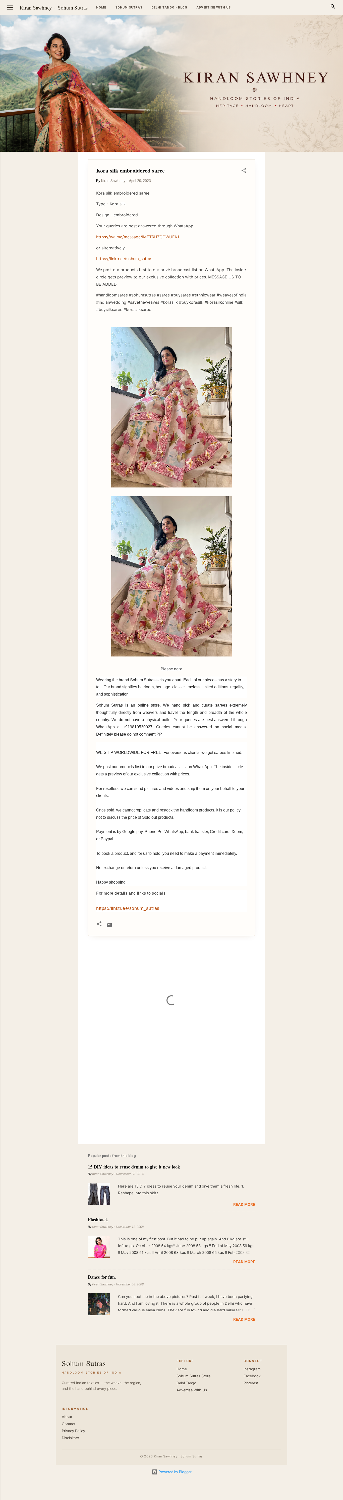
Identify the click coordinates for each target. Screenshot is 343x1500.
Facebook (252, 1376)
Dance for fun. (102, 1277)
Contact (68, 1424)
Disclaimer (70, 1438)
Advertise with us (213, 7)
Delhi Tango (186, 1383)
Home (101, 7)
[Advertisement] (319, 227)
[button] (244, 171)
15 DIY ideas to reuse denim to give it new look (134, 1166)
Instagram (252, 1369)
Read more (244, 1204)
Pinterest (251, 1383)
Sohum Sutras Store (193, 1376)
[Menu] (10, 8)
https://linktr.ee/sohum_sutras (127, 908)
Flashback (98, 1219)
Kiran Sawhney (36, 7)
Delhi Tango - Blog (169, 7)
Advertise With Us (192, 1390)
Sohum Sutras (73, 7)
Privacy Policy (73, 1431)
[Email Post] (109, 926)
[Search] (333, 7)
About (67, 1417)
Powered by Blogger (175, 1472)
